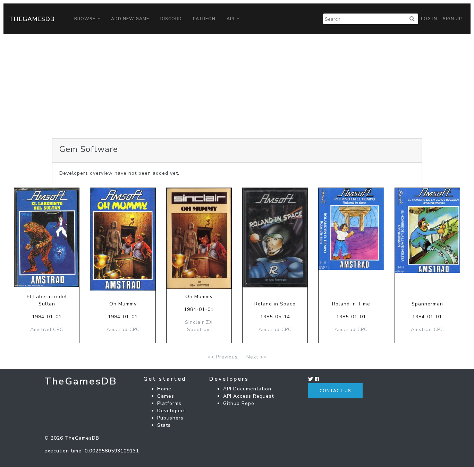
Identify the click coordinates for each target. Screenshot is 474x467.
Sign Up (452, 18)
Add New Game (130, 18)
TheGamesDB (32, 19)
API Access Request (248, 396)
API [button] (231, 18)
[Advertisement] (237, 86)
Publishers (170, 418)
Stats (164, 425)
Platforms (169, 403)
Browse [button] (85, 18)
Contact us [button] (335, 391)
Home (164, 389)
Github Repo (238, 403)
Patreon (204, 18)
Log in (429, 18)
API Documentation (247, 389)
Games (165, 396)
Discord (171, 18)
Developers (171, 410)
